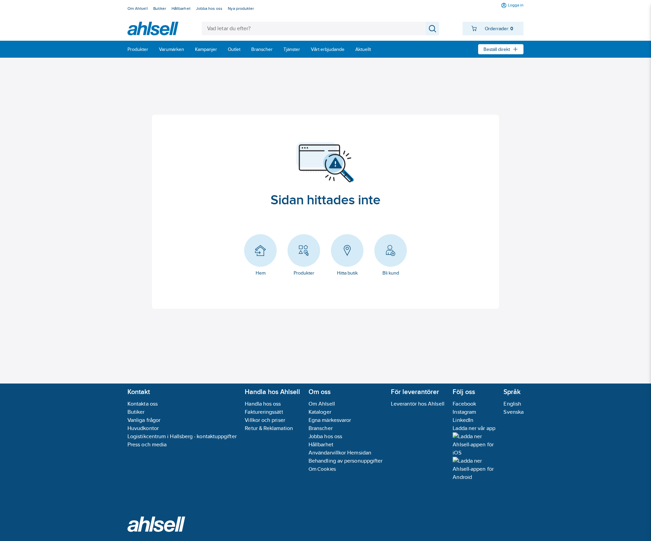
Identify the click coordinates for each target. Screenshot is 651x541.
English (512, 403)
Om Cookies (322, 469)
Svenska (514, 412)
